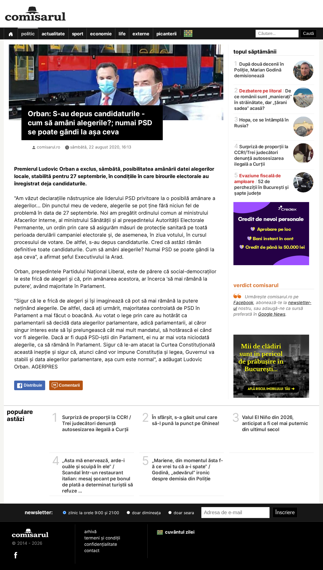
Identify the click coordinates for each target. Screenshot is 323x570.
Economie (101, 33)
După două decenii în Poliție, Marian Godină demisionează (259, 69)
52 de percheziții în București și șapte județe (261, 184)
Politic (28, 33)
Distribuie (32, 385)
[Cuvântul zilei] (183, 32)
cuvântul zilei (179, 532)
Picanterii (166, 33)
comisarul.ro (48, 147)
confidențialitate (100, 544)
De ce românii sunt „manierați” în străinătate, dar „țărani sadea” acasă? (263, 99)
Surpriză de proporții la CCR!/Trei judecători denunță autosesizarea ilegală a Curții (261, 155)
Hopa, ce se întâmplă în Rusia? (261, 122)
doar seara (183, 512)
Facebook (243, 302)
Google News (271, 314)
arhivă (90, 531)
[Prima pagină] (10, 33)
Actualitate (53, 33)
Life (122, 33)
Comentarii (69, 385)
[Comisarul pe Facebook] (15, 554)
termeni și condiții (102, 537)
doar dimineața (146, 512)
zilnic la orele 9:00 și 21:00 (93, 512)
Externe (140, 33)
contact (91, 550)
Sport (77, 33)
